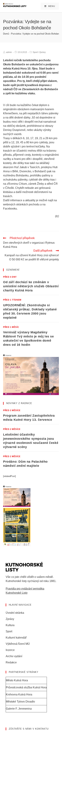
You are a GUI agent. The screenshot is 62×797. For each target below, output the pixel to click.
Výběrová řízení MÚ (18, 643)
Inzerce (10, 650)
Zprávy (42, 52)
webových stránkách (15, 204)
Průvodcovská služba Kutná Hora (26, 687)
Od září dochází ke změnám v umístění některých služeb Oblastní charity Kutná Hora (31, 286)
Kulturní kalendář (16, 637)
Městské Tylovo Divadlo (20, 701)
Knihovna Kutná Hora (19, 694)
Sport (35, 52)
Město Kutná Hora (17, 680)
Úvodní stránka (15, 612)
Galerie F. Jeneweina (19, 708)
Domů (6, 33)
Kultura (10, 625)
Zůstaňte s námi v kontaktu (29, 729)
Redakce (11, 662)
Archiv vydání (14, 656)
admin (9, 52)
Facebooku (10, 208)
